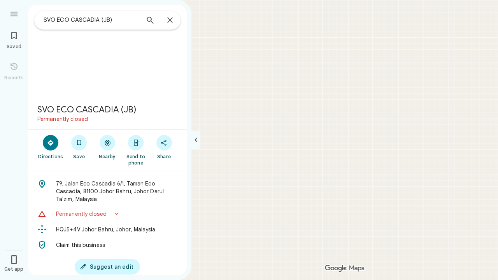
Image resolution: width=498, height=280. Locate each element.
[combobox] (91, 19)
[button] (107, 214)
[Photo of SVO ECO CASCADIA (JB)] (107, 51)
